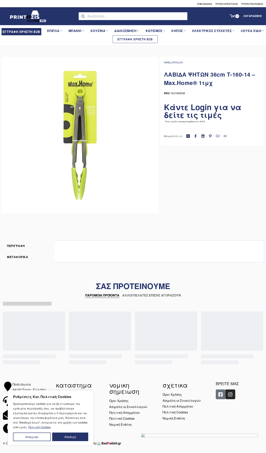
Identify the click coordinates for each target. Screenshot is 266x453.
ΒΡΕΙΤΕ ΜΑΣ (227, 383)
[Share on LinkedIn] (203, 136)
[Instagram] (230, 394)
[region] (50, 417)
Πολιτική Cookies (39, 427)
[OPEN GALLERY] (80, 135)
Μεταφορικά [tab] (17, 257)
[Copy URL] (225, 136)
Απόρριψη (31, 437)
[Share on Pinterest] (210, 136)
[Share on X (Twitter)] (188, 136)
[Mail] (217, 136)
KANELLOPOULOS (173, 62)
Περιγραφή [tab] (16, 246)
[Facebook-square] (220, 394)
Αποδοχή (70, 437)
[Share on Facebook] (195, 136)
